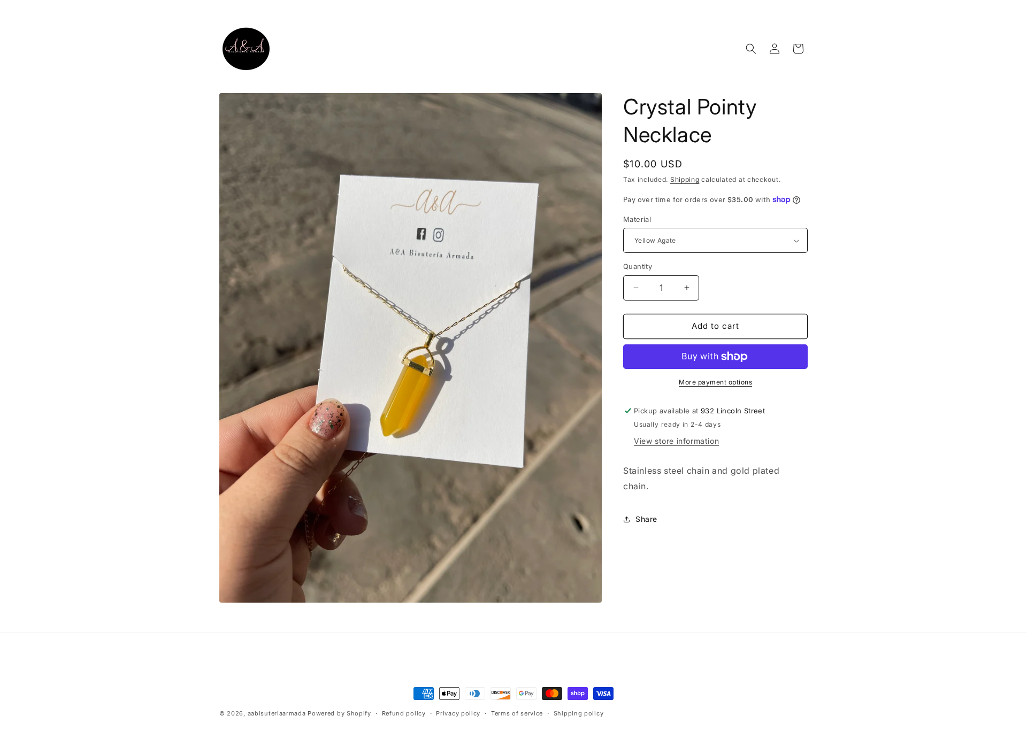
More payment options (715, 382)
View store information (676, 440)
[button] (751, 48)
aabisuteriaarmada (277, 713)
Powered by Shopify (339, 713)
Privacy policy (458, 713)
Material (637, 219)
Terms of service (517, 713)
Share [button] (646, 518)
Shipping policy (579, 713)
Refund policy (404, 713)
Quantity (637, 266)
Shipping (685, 179)
